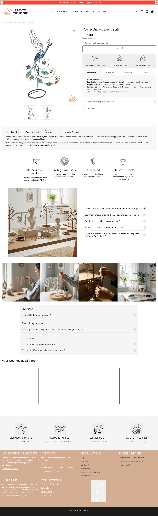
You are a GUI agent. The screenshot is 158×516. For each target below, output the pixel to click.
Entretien (110, 72)
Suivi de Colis (86, 465)
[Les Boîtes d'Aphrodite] (15, 11)
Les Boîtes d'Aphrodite (81, 510)
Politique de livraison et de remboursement (92, 473)
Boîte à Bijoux (46, 488)
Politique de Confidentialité (131, 461)
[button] (2, 2)
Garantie (128, 72)
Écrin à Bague (46, 492)
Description (91, 72)
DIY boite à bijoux (18, 495)
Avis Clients (86, 461)
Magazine (6, 495)
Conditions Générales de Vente (133, 458)
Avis (147, 72)
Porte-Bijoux (46, 495)
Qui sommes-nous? (10, 469)
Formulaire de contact (50, 471)
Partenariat (85, 469)
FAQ (82, 458)
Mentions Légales (127, 465)
